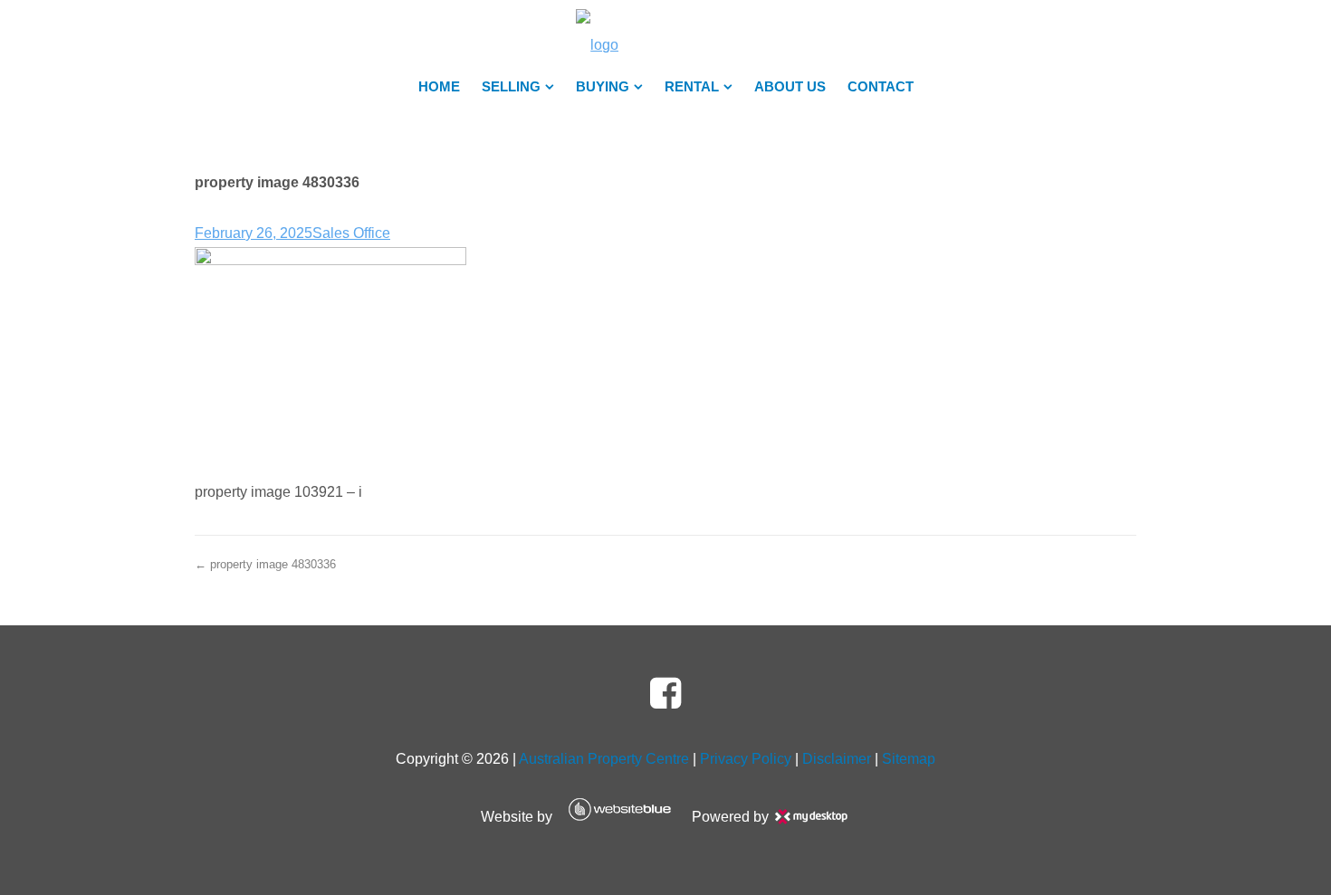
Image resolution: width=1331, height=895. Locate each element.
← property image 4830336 (265, 564)
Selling (511, 87)
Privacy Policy (745, 758)
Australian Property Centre (604, 758)
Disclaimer (836, 758)
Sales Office (351, 233)
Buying (602, 87)
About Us (790, 87)
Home (439, 87)
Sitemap (908, 758)
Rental (692, 87)
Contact (880, 87)
